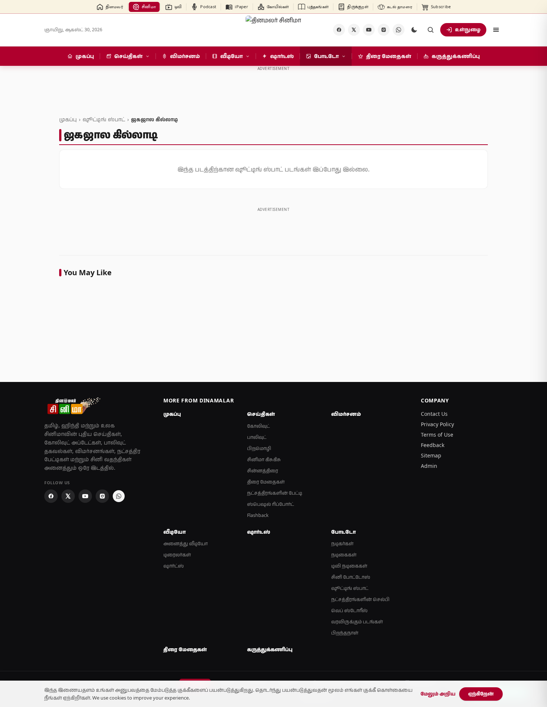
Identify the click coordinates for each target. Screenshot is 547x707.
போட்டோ (343, 531)
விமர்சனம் (346, 414)
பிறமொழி (259, 448)
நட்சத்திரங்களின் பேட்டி (274, 493)
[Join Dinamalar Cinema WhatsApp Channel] (398, 30)
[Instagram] (384, 30)
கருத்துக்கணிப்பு (269, 649)
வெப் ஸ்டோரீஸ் (349, 610)
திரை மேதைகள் (266, 482)
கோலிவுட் (258, 426)
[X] (354, 30)
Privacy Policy (437, 424)
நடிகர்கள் (342, 543)
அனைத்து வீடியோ (185, 543)
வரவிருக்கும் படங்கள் (357, 621)
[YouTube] (369, 30)
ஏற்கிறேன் (481, 693)
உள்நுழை (467, 29)
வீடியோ (174, 531)
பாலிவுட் (256, 437)
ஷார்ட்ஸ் (173, 566)
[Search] (430, 29)
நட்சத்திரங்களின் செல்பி (360, 599)
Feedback (432, 445)
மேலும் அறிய (437, 693)
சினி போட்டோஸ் (350, 577)
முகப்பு (68, 119)
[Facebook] (339, 30)
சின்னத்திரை (262, 470)
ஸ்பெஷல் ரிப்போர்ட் (270, 504)
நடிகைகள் (343, 555)
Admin (429, 465)
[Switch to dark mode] (414, 29)
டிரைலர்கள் (177, 555)
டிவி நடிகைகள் (349, 566)
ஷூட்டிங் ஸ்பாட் (104, 119)
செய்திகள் (261, 414)
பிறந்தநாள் (344, 633)
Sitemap (431, 455)
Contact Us (434, 413)
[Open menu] (496, 29)
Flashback (258, 515)
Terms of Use (437, 434)
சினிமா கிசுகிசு (264, 459)
